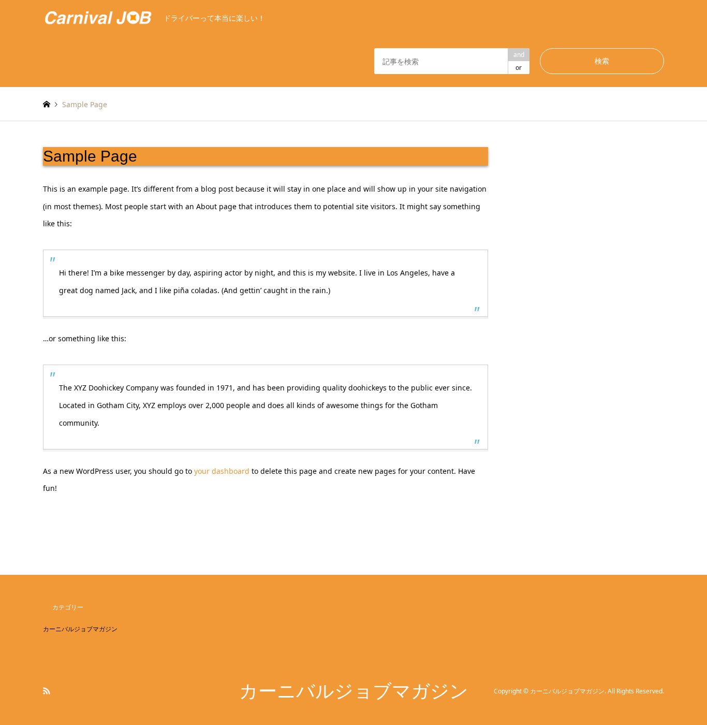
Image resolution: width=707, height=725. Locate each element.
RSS (46, 690)
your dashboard (221, 471)
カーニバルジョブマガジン (80, 629)
